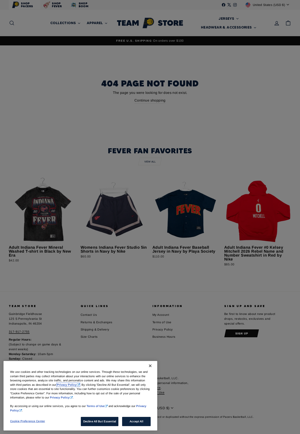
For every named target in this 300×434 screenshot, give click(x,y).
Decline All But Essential (99, 421)
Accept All (136, 421)
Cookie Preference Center (27, 421)
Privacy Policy (66, 384)
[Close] (150, 366)
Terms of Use (95, 406)
